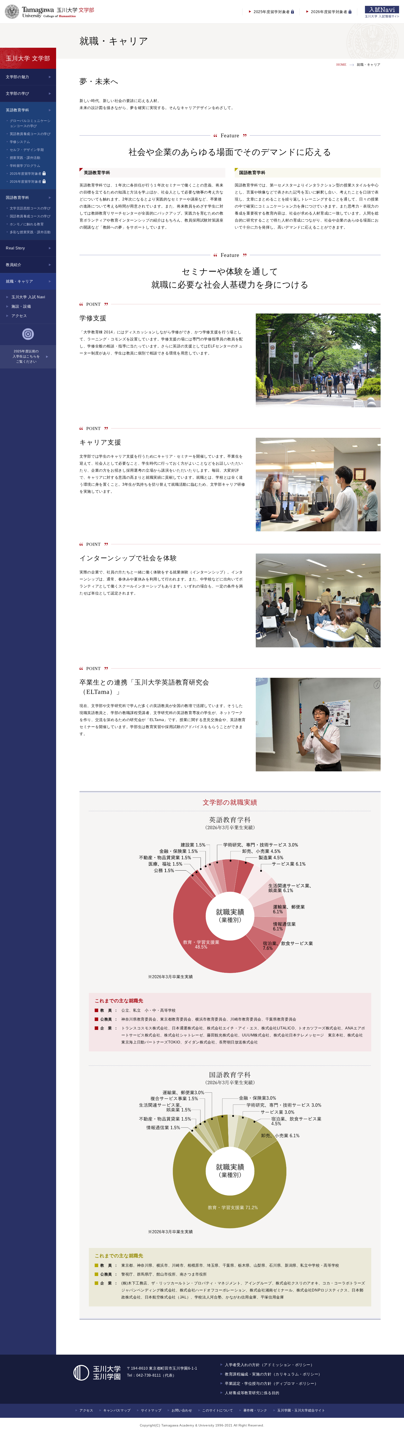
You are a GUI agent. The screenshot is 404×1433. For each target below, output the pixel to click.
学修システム (20, 142)
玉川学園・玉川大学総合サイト (301, 1410)
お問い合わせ (182, 1410)
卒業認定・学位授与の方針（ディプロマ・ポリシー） (271, 1384)
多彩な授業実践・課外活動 (30, 232)
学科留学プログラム (25, 166)
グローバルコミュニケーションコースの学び (30, 123)
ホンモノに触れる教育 (27, 224)
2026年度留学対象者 (26, 181)
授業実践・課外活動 (25, 158)
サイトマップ (151, 1410)
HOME (341, 64)
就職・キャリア (19, 281)
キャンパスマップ (116, 1410)
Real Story (15, 248)
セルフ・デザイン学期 (27, 150)
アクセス (19, 316)
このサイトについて (217, 1410)
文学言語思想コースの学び (30, 208)
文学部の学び (17, 93)
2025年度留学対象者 (26, 173)
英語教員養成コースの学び (30, 134)
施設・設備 (21, 306)
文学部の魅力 (17, 77)
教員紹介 (14, 265)
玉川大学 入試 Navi (28, 297)
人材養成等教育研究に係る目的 (252, 1393)
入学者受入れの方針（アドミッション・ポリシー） (269, 1365)
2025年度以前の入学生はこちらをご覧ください (26, 356)
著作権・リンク (255, 1410)
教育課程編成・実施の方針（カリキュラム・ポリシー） (273, 1374)
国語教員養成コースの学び (30, 216)
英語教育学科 (17, 110)
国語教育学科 (17, 198)
